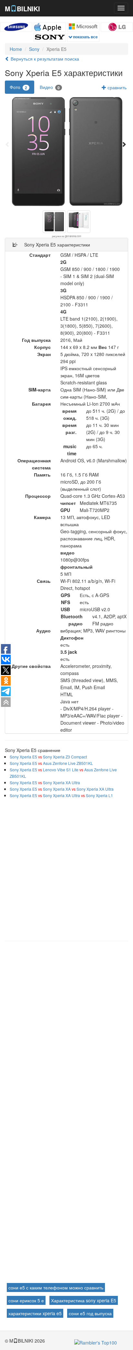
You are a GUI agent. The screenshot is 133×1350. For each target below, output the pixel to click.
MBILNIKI (22, 8)
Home (16, 49)
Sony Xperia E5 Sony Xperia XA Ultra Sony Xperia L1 (61, 795)
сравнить (116, 87)
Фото (18, 87)
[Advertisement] (66, 868)
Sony (34, 49)
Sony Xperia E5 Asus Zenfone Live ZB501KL (51, 763)
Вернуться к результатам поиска (44, 58)
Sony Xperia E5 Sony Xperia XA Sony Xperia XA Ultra (62, 789)
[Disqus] (66, 1028)
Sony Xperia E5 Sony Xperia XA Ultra (45, 782)
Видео (50, 87)
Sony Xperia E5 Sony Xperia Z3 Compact (48, 756)
